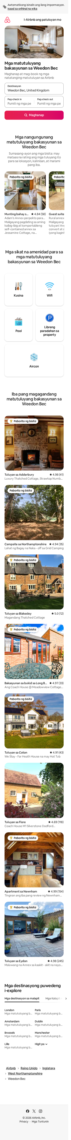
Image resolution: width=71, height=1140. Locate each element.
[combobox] (34, 90)
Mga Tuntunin (40, 1121)
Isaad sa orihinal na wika (22, 8)
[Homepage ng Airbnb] (7, 20)
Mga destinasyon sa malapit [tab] (22, 998)
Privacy (24, 1121)
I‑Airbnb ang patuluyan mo (42, 20)
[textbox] (19, 103)
